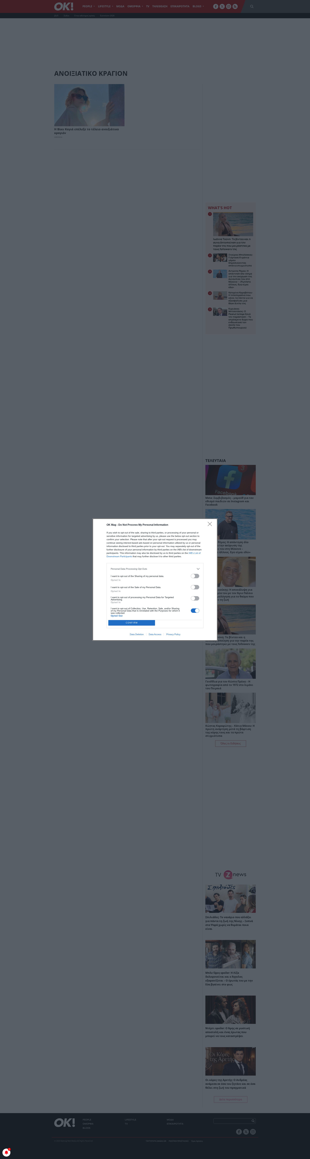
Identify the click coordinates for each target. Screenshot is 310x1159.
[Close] (211, 525)
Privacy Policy (173, 634)
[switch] (195, 576)
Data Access (155, 634)
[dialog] (155, 579)
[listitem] (155, 569)
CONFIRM (132, 623)
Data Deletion (137, 634)
